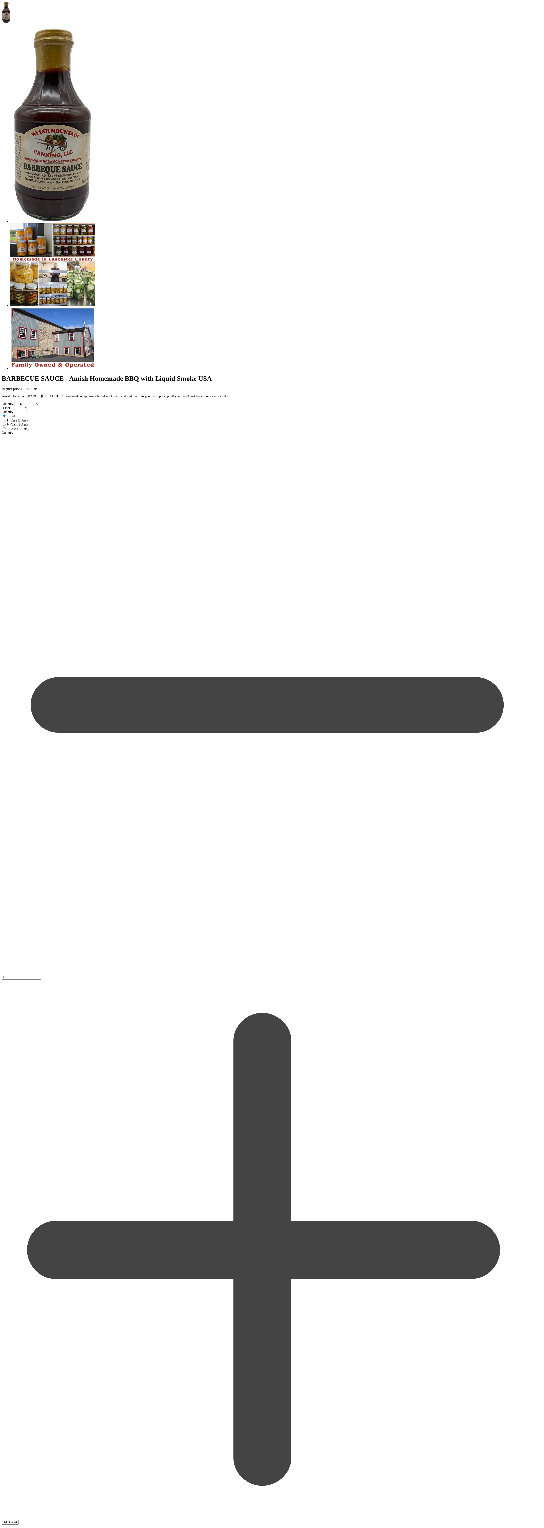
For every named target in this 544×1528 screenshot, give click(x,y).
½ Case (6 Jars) (17, 424)
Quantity (8, 404)
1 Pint (11, 416)
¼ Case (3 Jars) (17, 420)
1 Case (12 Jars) (17, 429)
